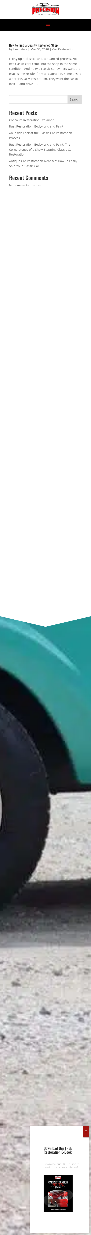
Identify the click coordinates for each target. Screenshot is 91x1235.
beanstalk (20, 49)
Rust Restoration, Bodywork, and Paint (36, 126)
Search (75, 99)
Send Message (45, 587)
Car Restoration (63, 49)
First (12, 418)
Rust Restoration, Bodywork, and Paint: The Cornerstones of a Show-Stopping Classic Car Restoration (41, 149)
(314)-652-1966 (36, 255)
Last (11, 439)
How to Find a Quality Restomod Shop (33, 45)
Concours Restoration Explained (31, 120)
